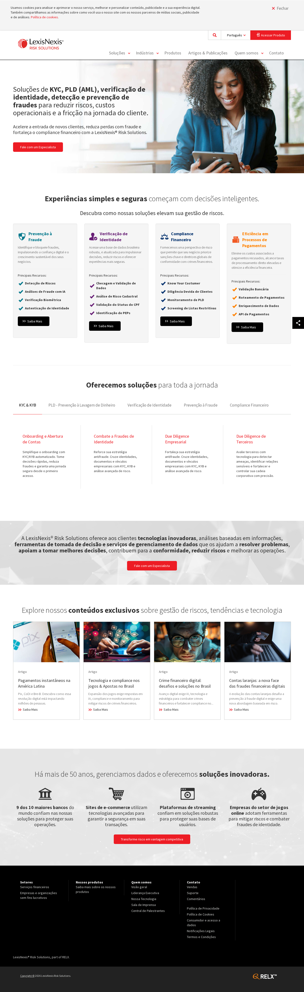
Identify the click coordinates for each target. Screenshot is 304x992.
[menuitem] (118, 53)
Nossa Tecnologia (143, 899)
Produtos (172, 53)
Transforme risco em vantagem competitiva (152, 839)
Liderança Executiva (145, 893)
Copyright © (27, 976)
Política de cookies (44, 17)
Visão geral (139, 887)
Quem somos (246, 53)
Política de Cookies (200, 914)
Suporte (193, 893)
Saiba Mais (45, 284)
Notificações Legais (201, 931)
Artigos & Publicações (208, 53)
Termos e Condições (201, 937)
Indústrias (145, 53)
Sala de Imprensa (143, 905)
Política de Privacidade (203, 908)
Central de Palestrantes (148, 911)
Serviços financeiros (34, 887)
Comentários (196, 899)
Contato (276, 53)
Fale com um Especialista (38, 147)
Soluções (117, 53)
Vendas (192, 887)
